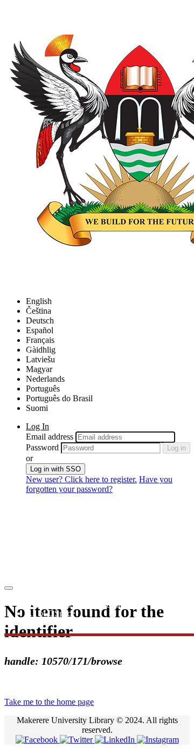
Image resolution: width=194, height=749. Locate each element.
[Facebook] (38, 739)
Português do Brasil (59, 398)
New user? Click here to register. (81, 479)
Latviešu (40, 359)
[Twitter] (77, 739)
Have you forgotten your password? (99, 484)
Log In (37, 426)
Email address (49, 436)
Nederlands (45, 378)
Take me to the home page (49, 701)
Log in (176, 448)
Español (39, 330)
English (39, 301)
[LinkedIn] (116, 739)
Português (43, 388)
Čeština (38, 310)
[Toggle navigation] (8, 588)
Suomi (37, 408)
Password (42, 447)
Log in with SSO (55, 469)
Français (40, 340)
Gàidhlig (41, 349)
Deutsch (40, 320)
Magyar (39, 369)
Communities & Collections (73, 603)
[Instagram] (158, 739)
